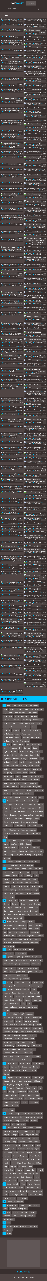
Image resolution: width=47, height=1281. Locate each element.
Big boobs (37, 528)
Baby (12, 269)
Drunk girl (13, 29)
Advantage (13, 21)
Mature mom (8, 1042)
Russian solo (38, 197)
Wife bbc (24, 1212)
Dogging (33, 851)
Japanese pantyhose (11, 979)
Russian (10, 1114)
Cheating (37, 261)
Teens (34, 1191)
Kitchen (17, 982)
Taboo (29, 144)
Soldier (36, 309)
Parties (36, 130)
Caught (6, 811)
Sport (37, 1149)
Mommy (13, 70)
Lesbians (7, 993)
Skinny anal (23, 1156)
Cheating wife (14, 830)
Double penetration (10, 847)
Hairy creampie (15, 44)
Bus (28, 744)
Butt (22, 790)
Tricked (12, 1198)
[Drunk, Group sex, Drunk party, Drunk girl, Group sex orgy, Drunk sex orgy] (35, 334)
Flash (35, 171)
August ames (8, 737)
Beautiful (17, 773)
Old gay (19, 1084)
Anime (12, 709)
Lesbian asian (14, 219)
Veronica (13, 1209)
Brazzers (13, 748)
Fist (21, 876)
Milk (11, 1021)
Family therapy (9, 897)
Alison (27, 727)
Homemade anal (20, 925)
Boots (36, 780)
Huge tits (30, 936)
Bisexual (27, 769)
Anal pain (34, 716)
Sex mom (37, 179)
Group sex (37, 160)
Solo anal (19, 1170)
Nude (28, 1063)
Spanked (29, 1177)
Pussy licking (14, 1102)
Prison (39, 1099)
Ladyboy (18, 989)
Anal (8, 706)
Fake (35, 879)
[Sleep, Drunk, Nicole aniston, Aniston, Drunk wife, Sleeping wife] (12, 249)
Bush (42, 171)
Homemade (8, 925)
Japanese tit (24, 979)
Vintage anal (22, 1209)
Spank (36, 1142)
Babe (37, 766)
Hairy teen (37, 165)
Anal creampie (20, 713)
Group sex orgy (15, 325)
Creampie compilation (29, 822)
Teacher (37, 1184)
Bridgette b (16, 780)
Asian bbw (7, 720)
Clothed (13, 314)
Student (36, 75)
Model (17, 1042)
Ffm (35, 869)
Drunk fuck (37, 85)
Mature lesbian (26, 1032)
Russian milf (21, 1124)
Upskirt (9, 1202)
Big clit (12, 101)
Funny (6, 893)
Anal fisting (27, 720)
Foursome (15, 879)
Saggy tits (7, 1149)
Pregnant (10, 1088)
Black (34, 744)
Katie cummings (39, 62)
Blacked (35, 748)
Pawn (6, 1110)
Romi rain (25, 1121)
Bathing (36, 111)
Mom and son (9, 1017)
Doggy (14, 851)
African (6, 727)
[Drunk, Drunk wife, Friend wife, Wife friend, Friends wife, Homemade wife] (12, 111)
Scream (16, 1177)
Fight (12, 893)
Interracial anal (21, 953)
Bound (25, 797)
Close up (13, 815)
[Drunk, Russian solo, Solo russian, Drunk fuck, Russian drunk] (35, 196)
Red (13, 1124)
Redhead (34, 1121)
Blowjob (7, 755)
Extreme (30, 865)
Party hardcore (39, 227)
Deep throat (37, 855)
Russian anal (8, 1121)
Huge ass (39, 936)
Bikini (24, 780)
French (14, 876)
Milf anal (27, 1028)
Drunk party (14, 85)
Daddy (12, 138)
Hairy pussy (13, 932)
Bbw (8, 744)
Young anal (7, 1230)
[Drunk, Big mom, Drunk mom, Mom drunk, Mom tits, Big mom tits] (12, 294)
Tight (17, 1195)
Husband (7, 936)
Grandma (15, 904)
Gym (10, 907)
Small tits (13, 1173)
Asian (20, 706)
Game (29, 904)
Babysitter (36, 787)
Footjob (34, 872)
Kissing (36, 266)
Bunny (29, 790)
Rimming (7, 1117)
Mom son (29, 1014)
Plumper (14, 1095)
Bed (31, 755)
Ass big (17, 737)
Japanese (10, 957)
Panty (6, 1106)
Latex (34, 989)
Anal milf (26, 737)
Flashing (6, 879)
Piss (40, 1088)
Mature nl (19, 1021)
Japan (18, 957)
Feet (30, 869)
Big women (37, 438)
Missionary (16, 1035)
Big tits (6, 751)
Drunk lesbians (15, 78)
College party (14, 91)
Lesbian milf (34, 993)
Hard (30, 925)
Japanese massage (10, 964)
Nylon (15, 1063)
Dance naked (14, 57)
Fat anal (6, 886)
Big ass (21, 744)
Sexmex (35, 1138)
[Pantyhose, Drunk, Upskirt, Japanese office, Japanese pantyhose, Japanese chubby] (35, 203)
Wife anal (7, 1216)
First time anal (9, 883)
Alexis (17, 716)
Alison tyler (37, 734)
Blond (24, 783)
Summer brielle (28, 1145)
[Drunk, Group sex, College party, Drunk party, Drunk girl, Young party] (35, 159)
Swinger (15, 1131)
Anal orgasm (26, 730)
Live (29, 1003)
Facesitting (28, 876)
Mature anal (36, 1017)
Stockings (22, 1142)
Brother (12, 370)
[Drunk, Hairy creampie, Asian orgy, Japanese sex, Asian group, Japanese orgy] (12, 43)
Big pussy (23, 766)
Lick (11, 996)
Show (21, 1180)
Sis (35, 292)
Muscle (17, 1039)
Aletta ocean (26, 734)
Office (35, 1077)
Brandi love (24, 751)
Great (12, 407)
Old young (37, 1081)
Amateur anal (32, 713)
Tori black (26, 1191)
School (6, 1138)
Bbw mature (14, 790)
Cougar (26, 833)
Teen (9, 1184)
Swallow (38, 1156)
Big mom (13, 296)
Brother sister (8, 776)
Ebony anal (14, 865)
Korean (9, 982)
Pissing (11, 1091)
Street (15, 1156)
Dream (12, 346)
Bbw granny (8, 773)
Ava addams (33, 706)
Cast (5, 837)
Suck (13, 1163)
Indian (9, 950)
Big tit (6, 783)
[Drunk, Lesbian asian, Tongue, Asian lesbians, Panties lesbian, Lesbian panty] (12, 218)
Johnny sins (36, 964)
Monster (7, 1032)
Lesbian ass (37, 1000)
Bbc (39, 744)
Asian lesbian (35, 737)
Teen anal (12, 1188)
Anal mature (8, 716)
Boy (31, 751)
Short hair (27, 1173)
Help (13, 936)
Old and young (9, 1084)
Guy (11, 475)
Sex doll (37, 1180)
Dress (40, 851)
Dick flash (14, 844)
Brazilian (18, 797)
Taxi (11, 1195)
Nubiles (6, 1074)
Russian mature (27, 1114)
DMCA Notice (30, 1277)
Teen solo (32, 1195)
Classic (22, 808)
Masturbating (8, 1056)
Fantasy (36, 893)
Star (32, 1159)
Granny (9, 900)
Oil (16, 1077)
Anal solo (16, 730)
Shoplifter (13, 1166)
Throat (24, 1198)
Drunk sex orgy (39, 531)
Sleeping (13, 488)
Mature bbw (8, 1039)
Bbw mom (24, 755)
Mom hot (18, 1056)
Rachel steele (17, 1117)
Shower (22, 1138)
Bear (30, 780)
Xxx (8, 1223)
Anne (5, 709)
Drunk (5, 21)
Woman (32, 1212)
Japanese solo (22, 975)
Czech (17, 804)
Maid (5, 1025)
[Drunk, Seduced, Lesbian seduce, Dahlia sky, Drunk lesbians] (12, 145)
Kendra (28, 986)
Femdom (13, 872)
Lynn (5, 1003)
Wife (8, 1212)
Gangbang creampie (11, 918)
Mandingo (7, 1028)
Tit (19, 1198)
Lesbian (10, 989)
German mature (22, 911)
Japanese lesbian (36, 960)
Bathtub (36, 410)
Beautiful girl (38, 139)
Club (41, 57)
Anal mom (7, 723)
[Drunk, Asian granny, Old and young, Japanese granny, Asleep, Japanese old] (35, 494)
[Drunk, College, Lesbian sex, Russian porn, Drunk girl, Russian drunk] (12, 387)
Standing (36, 1173)
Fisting (23, 869)
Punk (35, 564)
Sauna (38, 1145)
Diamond (7, 858)
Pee (37, 1095)
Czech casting (28, 815)
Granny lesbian (9, 911)
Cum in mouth (19, 818)
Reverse (6, 1124)
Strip (35, 57)
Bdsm (15, 744)
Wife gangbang (9, 1219)
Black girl (24, 759)
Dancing (28, 855)
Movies (35, 1021)
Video (36, 26)
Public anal (14, 1106)
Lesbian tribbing (20, 996)
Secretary (21, 1149)
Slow (14, 1180)
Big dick (32, 773)
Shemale (16, 1128)
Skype (36, 234)
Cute (29, 825)
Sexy (30, 1166)
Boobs (29, 762)
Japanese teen (32, 972)
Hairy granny (8, 939)
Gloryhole (17, 907)
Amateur (20, 709)
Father (21, 872)
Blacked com (38, 790)
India (25, 950)
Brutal (14, 769)
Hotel (30, 929)
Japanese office (9, 975)
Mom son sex (36, 1046)
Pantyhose (30, 204)
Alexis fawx (29, 709)
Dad (11, 197)
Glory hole (7, 914)
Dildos (12, 410)
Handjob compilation (30, 943)
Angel (17, 734)
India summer (8, 953)
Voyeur (36, 1205)
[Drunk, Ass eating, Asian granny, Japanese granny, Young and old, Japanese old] (35, 126)
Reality (39, 1117)
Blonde (6, 766)
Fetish (28, 893)
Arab (14, 706)
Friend (36, 475)
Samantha (22, 1166)
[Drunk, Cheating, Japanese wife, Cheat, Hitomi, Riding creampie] (35, 259)
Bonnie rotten (15, 783)
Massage (19, 1017)
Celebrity (40, 804)
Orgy (41, 1077)
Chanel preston (20, 825)
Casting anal (17, 833)
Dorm (36, 253)
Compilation (8, 804)
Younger (36, 250)
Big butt (6, 769)
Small (16, 1152)
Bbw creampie (18, 794)
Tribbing (13, 1191)
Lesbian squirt (14, 1003)
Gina (21, 918)
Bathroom (33, 759)
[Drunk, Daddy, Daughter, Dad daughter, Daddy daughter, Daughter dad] (12, 136)
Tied (37, 1188)
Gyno (25, 907)
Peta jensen (34, 1102)
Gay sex (30, 914)
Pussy (31, 1091)
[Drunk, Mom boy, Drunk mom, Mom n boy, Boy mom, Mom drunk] (12, 123)
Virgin (29, 1205)
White (15, 1216)
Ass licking (16, 720)
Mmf (32, 1039)
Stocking (14, 1138)
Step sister (25, 1159)
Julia (11, 972)
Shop (5, 1166)
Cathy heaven (38, 274)
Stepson (16, 1159)
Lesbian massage (34, 996)
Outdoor (7, 1081)
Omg (17, 3)
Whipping (31, 1216)
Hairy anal (37, 925)
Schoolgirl (7, 1180)
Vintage (22, 1205)
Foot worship (26, 879)
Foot (27, 872)
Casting (34, 801)
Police (20, 1099)
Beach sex (14, 787)
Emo (36, 862)
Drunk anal (13, 202)
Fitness (20, 890)
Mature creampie (28, 1042)
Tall (19, 1191)
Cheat (35, 825)
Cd (28, 811)
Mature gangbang (23, 1046)
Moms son (16, 1060)
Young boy (33, 1226)
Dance (6, 844)
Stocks (36, 148)
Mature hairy (26, 1060)
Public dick (37, 328)
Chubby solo (35, 833)
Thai (5, 1188)
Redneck (13, 257)
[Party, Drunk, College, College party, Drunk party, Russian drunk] (35, 428)
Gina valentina (38, 269)
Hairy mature (23, 932)
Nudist (6, 1067)
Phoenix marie (21, 1091)
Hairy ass (13, 459)
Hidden (15, 921)
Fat (40, 869)
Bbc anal (38, 751)
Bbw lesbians (14, 190)
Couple (13, 811)
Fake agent (20, 893)
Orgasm (10, 1077)
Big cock (15, 755)
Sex (38, 1131)
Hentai (31, 921)
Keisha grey (8, 986)
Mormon (7, 1053)
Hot (5, 932)
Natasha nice (26, 1067)
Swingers (7, 1145)
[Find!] (37, 8)
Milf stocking (38, 21)
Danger (11, 855)
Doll (5, 855)
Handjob (23, 921)
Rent (35, 185)
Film (36, 876)
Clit (41, 825)
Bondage (14, 751)
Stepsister (37, 1152)
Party (12, 153)
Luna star (22, 1007)
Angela (39, 723)
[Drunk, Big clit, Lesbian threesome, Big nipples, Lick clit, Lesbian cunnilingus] (12, 100)
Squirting (7, 1142)
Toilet (12, 24)
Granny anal (33, 900)
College (36, 52)
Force (6, 872)
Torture (23, 1195)
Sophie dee (16, 1145)
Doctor (14, 840)
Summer (31, 1163)
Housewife (17, 943)
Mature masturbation (32, 1056)
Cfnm (41, 808)
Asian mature (37, 720)
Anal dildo (36, 730)
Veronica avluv (12, 1205)
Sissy (21, 1135)
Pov (5, 1091)
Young (9, 1226)
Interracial (17, 950)
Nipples (35, 1067)
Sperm (38, 1159)
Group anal (34, 911)
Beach (6, 748)
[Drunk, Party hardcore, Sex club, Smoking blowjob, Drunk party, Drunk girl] (35, 226)
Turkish (15, 1184)
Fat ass (27, 890)
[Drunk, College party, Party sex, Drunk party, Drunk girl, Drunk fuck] (35, 421)
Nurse (22, 1063)
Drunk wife (13, 112)
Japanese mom (27, 957)
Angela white (8, 713)
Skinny (30, 1128)
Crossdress (39, 815)
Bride (41, 759)
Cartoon (24, 804)
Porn (5, 1099)
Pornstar (36, 592)
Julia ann (38, 957)
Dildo (22, 844)
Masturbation (37, 1028)
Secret (37, 1177)
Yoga (16, 1226)
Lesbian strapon (9, 1000)
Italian (31, 950)
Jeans (5, 972)
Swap (30, 1142)
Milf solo (7, 1035)
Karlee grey (37, 986)
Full (41, 872)
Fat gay (35, 890)
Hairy (9, 921)
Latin (5, 996)
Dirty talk (20, 855)
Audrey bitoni (18, 723)
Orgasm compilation (24, 1081)
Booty (25, 776)
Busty (25, 773)
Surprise (6, 1163)
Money (31, 1025)
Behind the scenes (35, 776)
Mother (27, 1017)
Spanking (7, 1131)
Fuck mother (38, 280)
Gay (16, 900)
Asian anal (39, 709)
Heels (12, 481)
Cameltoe (7, 833)
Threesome (30, 1188)
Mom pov (15, 1032)
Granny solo (33, 907)
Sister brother (8, 1170)
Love (14, 993)
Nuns (9, 1063)
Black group (33, 783)
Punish (32, 1099)
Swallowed (37, 582)
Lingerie (27, 1000)
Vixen (5, 1209)
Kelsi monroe (19, 986)
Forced (16, 869)
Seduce (27, 1170)
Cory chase (7, 818)
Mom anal (13, 1025)
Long (23, 1003)
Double (28, 844)
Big (20, 748)
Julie (40, 972)
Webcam (16, 1212)
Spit (22, 1177)
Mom (9, 1014)
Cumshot (21, 811)
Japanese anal (8, 960)
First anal (7, 876)
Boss (20, 769)
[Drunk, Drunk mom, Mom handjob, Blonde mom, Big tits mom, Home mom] (35, 393)
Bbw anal (27, 748)
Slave (22, 1152)
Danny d (7, 851)
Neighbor (25, 1070)
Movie (6, 1021)
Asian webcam (15, 454)
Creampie (10, 801)
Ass (25, 706)
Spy (14, 1149)
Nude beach (15, 1067)
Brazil (6, 790)
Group (19, 153)
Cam (5, 830)
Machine (25, 1039)
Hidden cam (35, 932)
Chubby (32, 804)
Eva (24, 862)
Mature (15, 1014)
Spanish (40, 1170)
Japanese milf (38, 444)
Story (10, 1152)
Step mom (24, 1131)
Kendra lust (26, 982)
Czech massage (37, 811)
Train (40, 1195)
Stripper (36, 303)
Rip (42, 43)
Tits (40, 1191)
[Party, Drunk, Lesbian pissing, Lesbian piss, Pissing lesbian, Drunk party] (35, 371)
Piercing (24, 1102)
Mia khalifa (23, 1025)
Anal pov (7, 741)
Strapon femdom (32, 1135)
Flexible (39, 886)
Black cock (29, 794)
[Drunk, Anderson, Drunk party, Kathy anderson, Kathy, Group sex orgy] (12, 275)
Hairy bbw (18, 939)
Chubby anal (8, 825)
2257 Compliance (18, 1277)
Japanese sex (38, 212)
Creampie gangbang (28, 830)
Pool (26, 1099)
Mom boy (13, 124)
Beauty (6, 787)
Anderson (13, 276)
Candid (36, 818)
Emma (22, 865)
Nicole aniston (38, 1063)
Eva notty (10, 862)
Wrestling (22, 1216)
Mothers (7, 1060)
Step (28, 1138)
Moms (39, 1025)
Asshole (15, 741)
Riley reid (38, 1114)
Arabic (34, 727)
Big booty (7, 762)
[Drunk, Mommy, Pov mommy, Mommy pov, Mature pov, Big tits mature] (12, 68)
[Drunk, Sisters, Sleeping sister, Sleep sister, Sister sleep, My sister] (35, 32)
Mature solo (17, 1028)
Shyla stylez (21, 1163)
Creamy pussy (14, 442)
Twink (6, 1198)
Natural (33, 1070)
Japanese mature (22, 960)
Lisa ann (26, 989)
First (5, 890)
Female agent (23, 886)
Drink (35, 220)
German (6, 904)
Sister (5, 37)
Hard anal (27, 939)
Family (9, 869)
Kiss (41, 982)
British (15, 762)
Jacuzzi (36, 571)
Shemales (28, 1180)
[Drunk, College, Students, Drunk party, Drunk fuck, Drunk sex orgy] (12, 559)
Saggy (14, 1142)
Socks (6, 1173)
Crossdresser (32, 808)
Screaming (7, 1177)
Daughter (30, 840)
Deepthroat (35, 847)
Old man (27, 1077)
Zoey (9, 1233)
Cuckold (27, 801)
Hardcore (7, 929)
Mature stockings (10, 1049)
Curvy (6, 815)
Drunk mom (14, 285)
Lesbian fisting (38, 381)
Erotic (6, 865)
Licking (19, 1000)
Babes (18, 776)
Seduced (13, 146)
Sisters (36, 33)
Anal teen (7, 730)
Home (24, 929)
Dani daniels (24, 847)
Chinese (19, 801)
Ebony (18, 862)
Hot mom (16, 929)
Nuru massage (9, 1070)
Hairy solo (21, 936)
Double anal (23, 851)
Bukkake (37, 762)
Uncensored (18, 1202)
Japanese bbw (24, 964)
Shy (20, 1173)
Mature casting (9, 1046)
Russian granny (29, 1117)
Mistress (32, 1049)
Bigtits (41, 797)
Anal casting (24, 741)
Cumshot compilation (11, 822)
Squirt (32, 1131)
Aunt (35, 105)
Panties (6, 1095)
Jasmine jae (22, 968)
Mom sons (28, 1053)
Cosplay (6, 808)
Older (26, 1084)
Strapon (6, 1135)
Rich (35, 80)
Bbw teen (7, 794)
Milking (24, 1035)
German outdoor (19, 914)
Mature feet (22, 1049)
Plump (6, 1102)
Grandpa (37, 904)
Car (19, 815)
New (18, 1070)
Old (20, 1077)
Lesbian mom (23, 993)
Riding (17, 1121)
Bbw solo (14, 766)
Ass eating (37, 127)
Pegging (31, 1095)
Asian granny (38, 495)
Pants (35, 43)
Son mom (7, 1159)
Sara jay (14, 1135)
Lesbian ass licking (10, 1007)
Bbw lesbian (8, 797)
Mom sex (33, 1035)
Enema (30, 862)
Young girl (37, 94)
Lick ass (6, 1010)
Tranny (20, 1188)
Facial (33, 886)
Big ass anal (37, 769)
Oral (13, 1081)
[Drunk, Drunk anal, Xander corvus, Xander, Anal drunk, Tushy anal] (35, 318)
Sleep (5, 251)
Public (28, 1088)
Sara (33, 1170)
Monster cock (17, 1053)
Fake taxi (28, 883)
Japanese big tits (9, 968)
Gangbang (23, 900)
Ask (11, 426)
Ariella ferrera (8, 734)
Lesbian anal (32, 1007)
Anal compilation (17, 727)
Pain (36, 1091)
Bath (11, 50)
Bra (35, 463)
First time (19, 883)
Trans (30, 1184)
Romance (37, 520)
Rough (17, 1114)
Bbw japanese (26, 787)
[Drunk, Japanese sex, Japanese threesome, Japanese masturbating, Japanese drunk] (35, 210)
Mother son (38, 1032)
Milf (22, 1014)
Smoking (30, 1149)
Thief (5, 1195)
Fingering (12, 890)
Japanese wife (38, 342)
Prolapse (23, 1095)
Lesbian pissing (39, 686)
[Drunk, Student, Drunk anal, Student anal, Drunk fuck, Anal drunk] (35, 74)
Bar (35, 283)
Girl (5, 907)
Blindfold (33, 797)
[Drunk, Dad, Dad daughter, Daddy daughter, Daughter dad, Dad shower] (12, 196)
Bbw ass (7, 780)
